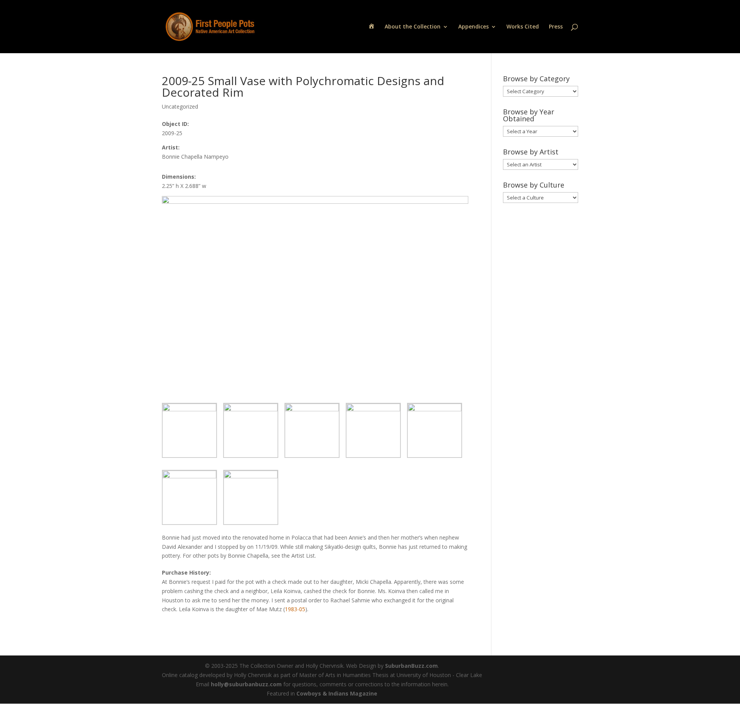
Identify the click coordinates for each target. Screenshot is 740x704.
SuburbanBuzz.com (411, 665)
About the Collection (413, 27)
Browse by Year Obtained (528, 115)
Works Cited (522, 27)
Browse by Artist (530, 151)
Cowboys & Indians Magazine (336, 693)
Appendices (473, 27)
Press (556, 27)
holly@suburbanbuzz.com (246, 684)
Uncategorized (180, 106)
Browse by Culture (533, 184)
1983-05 (295, 609)
